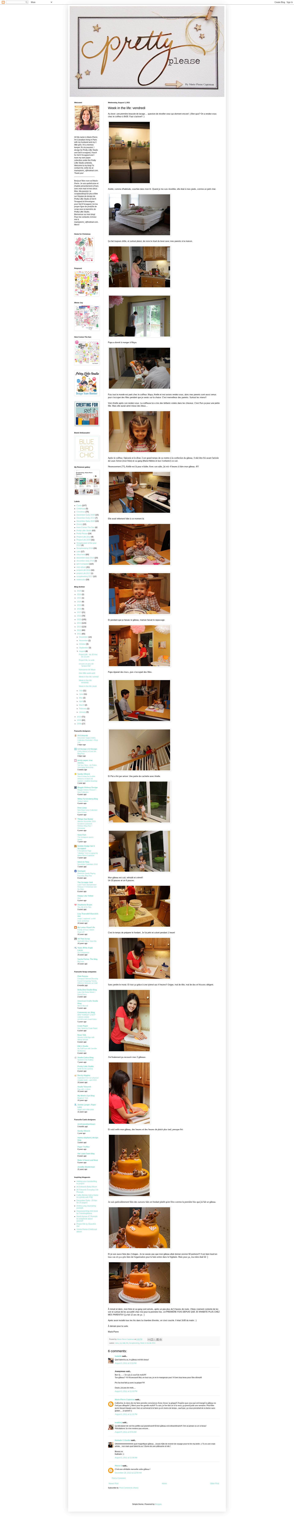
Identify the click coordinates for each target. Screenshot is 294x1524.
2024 (79, 594)
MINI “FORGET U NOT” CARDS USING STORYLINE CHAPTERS (86, 1017)
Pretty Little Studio (84, 530)
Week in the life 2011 (147, 1343)
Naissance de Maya (87, 670)
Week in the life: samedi (89, 677)
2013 (79, 627)
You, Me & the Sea (84, 907)
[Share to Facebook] (157, 1339)
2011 (79, 634)
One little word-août (87, 673)
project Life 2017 (83, 573)
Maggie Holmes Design (87, 787)
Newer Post (113, 1483)
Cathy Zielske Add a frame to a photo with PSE (87, 1196)
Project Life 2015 (84, 540)
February (83, 709)
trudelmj (118, 1422)
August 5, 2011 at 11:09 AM (126, 1458)
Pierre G (118, 1466)
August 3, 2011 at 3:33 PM (125, 1363)
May (81, 698)
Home (164, 1483)
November (83, 640)
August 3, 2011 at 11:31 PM (126, 1414)
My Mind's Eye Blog (85, 1096)
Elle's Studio (82, 1046)
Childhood (81, 509)
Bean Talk (81, 1035)
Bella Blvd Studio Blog (87, 990)
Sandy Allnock (83, 774)
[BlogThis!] (151, 1339)
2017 (79, 612)
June (81, 694)
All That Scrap (83, 939)
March (82, 705)
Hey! (79, 898)
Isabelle (118, 1356)
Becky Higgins (83, 1075)
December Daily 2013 (86, 518)
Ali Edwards (82, 735)
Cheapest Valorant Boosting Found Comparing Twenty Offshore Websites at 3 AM (87, 981)
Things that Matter (85, 819)
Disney (79, 524)
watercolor (81, 579)
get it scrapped (83, 564)
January (82, 712)
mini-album (81, 567)
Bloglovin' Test (82, 1098)
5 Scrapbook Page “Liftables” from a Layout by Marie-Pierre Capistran (87, 853)
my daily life (124, 1343)
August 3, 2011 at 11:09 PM (126, 1391)
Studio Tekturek (84, 1087)
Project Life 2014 (84, 537)
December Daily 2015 (86, 521)
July (81, 691)
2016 (79, 616)
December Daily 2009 (86, 515)
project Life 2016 (83, 570)
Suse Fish (81, 835)
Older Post (214, 1483)
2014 (79, 623)
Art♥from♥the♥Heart (86, 1124)
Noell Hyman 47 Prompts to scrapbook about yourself (87, 1218)
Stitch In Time (83, 862)
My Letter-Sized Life (86, 927)
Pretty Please (82, 534)
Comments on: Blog (86, 1012)
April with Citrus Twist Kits (86, 941)
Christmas (81, 512)
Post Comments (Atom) (128, 1488)
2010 (79, 717)
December (83, 637)
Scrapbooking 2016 (85, 548)
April (81, 701)
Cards (79, 505)
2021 (79, 598)
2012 (79, 630)
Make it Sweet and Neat (87, 1160)
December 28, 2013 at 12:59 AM (128, 1473)
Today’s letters (82, 801)
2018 (79, 609)
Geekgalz (81, 871)
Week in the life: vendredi (85, 681)
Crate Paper (82, 1026)
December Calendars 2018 (87, 864)
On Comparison (83, 952)
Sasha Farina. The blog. (87, 959)
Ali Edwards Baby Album (87, 1187)
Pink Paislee (82, 976)
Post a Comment (119, 1478)
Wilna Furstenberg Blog (87, 799)
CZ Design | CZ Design (87, 749)
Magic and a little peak (85, 1109)
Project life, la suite (86, 660)
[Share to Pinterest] (160, 1339)
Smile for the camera (85, 1069)
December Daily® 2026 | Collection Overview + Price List (87, 740)
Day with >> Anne (83, 1089)
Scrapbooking (134, 1343)
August (82, 651)
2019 (79, 605)
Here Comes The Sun (86, 527)
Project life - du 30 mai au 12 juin (88, 655)
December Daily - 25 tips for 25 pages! (87, 1201)
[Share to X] (154, 1339)
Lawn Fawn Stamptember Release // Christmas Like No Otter (87, 887)
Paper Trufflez (83, 1147)
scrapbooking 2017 (85, 576)
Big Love (80, 961)
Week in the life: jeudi (88, 686)
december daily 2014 (85, 558)
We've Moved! (82, 1006)
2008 (79, 724)
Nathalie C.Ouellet (122, 1440)
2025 (79, 591)
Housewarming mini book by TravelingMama (87, 1212)
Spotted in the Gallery (85, 1060)
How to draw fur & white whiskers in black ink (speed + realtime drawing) (87, 778)
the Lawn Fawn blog (85, 1154)
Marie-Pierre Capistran (125, 1399)
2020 (79, 602)
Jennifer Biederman (86, 1167)
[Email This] (149, 1339)
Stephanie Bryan (84, 905)
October (82, 644)
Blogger (158, 1504)
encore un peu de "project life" (86, 665)
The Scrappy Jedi (85, 882)
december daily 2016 (85, 561)
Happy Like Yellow (85, 896)
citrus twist (81, 555)
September (84, 648)
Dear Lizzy (82, 808)
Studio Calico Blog (85, 1057)
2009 (79, 720)
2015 (79, 619)
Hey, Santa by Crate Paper (87, 1028)
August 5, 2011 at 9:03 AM (125, 1432)
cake (117, 1343)
